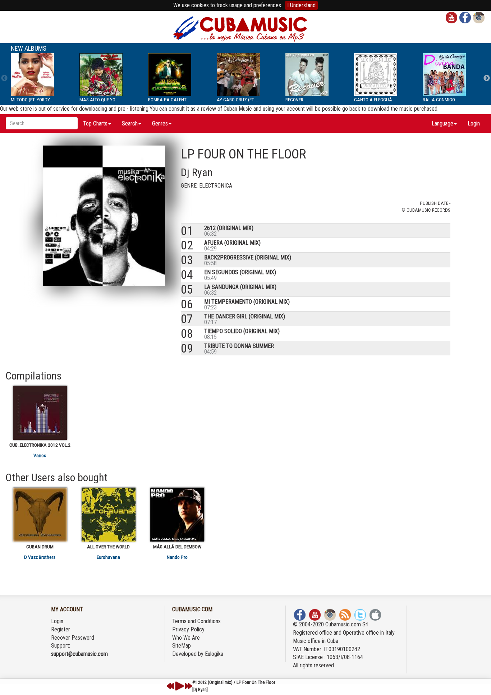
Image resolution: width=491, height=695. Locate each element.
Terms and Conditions (196, 621)
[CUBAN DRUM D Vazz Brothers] (39, 515)
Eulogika (214, 653)
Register (60, 629)
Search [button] (130, 123)
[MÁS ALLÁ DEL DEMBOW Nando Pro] (177, 515)
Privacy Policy (188, 629)
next (188, 686)
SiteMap (181, 645)
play (179, 686)
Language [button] (442, 123)
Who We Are (186, 637)
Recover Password (72, 637)
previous (170, 686)
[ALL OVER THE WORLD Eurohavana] (108, 515)
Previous (4, 78)
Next (486, 78)
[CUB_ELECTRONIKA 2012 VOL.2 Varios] (39, 413)
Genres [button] (160, 123)
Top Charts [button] (95, 123)
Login (474, 123)
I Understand (301, 5)
